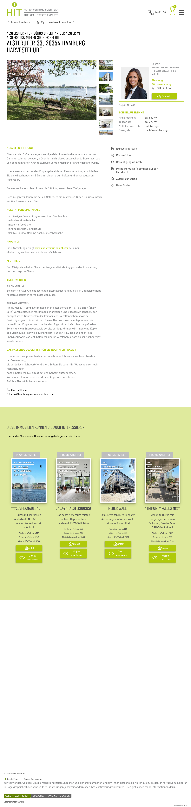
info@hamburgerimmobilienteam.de (32, 394)
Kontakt (166, 96)
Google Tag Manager (33, 779)
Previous (14, 90)
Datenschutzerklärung (14, 801)
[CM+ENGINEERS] (32, 9)
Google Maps (12, 779)
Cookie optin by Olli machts (180, 805)
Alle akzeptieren (17, 795)
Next (89, 90)
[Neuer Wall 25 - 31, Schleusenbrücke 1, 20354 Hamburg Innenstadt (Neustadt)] (118, 499)
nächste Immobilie (60, 22)
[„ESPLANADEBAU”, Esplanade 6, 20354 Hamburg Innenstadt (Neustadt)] (29, 499)
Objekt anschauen (32, 557)
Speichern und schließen (51, 795)
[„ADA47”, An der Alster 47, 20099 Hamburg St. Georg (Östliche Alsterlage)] (73, 499)
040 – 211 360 (19, 390)
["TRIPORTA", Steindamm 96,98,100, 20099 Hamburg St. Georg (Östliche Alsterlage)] (162, 499)
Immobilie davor (20, 22)
